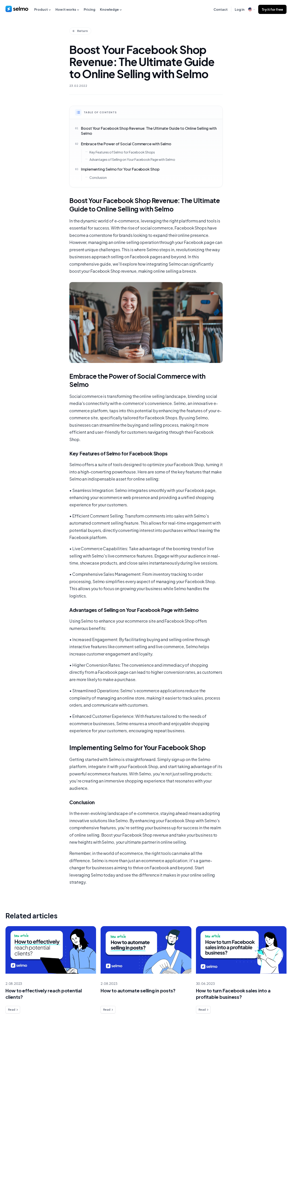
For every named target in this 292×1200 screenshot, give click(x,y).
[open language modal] (251, 9)
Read (11, 1009)
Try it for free (272, 9)
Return (82, 31)
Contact (221, 9)
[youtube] (282, 1176)
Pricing (89, 9)
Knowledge (109, 9)
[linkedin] (263, 1176)
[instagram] (273, 1176)
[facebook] (254, 1176)
